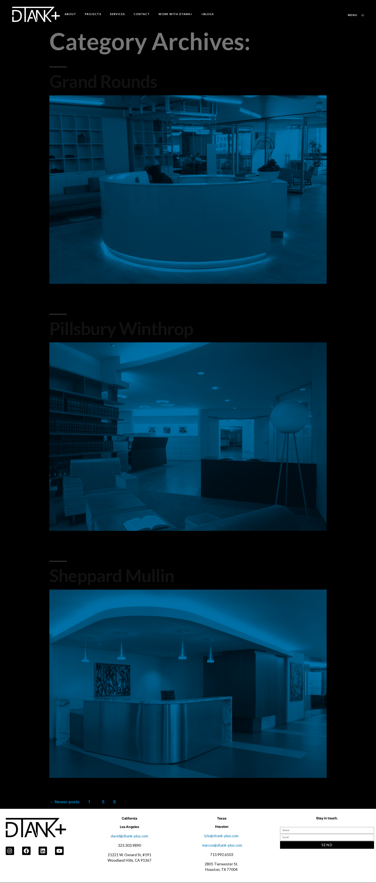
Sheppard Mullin (111, 575)
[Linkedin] (43, 851)
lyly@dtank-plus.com (221, 835)
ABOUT (70, 14)
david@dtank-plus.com (129, 836)
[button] (356, 15)
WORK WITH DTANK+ (175, 14)
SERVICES (117, 14)
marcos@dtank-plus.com (222, 845)
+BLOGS (207, 14)
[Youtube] (59, 851)
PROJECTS (93, 14)
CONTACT (142, 14)
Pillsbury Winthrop (121, 328)
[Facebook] (26, 851)
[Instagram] (10, 851)
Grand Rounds (103, 81)
